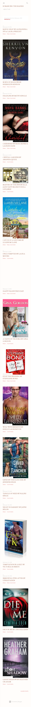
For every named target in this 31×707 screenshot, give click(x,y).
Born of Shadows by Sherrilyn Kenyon (12, 83)
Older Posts (24, 691)
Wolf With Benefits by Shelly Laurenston (13, 428)
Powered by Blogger (17, 701)
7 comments (10, 191)
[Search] (27, 2)
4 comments (10, 431)
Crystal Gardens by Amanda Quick (12, 158)
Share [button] (4, 34)
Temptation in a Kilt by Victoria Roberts (14, 565)
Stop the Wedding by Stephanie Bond (12, 377)
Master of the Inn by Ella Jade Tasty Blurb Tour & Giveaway (15, 187)
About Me (6, 9)
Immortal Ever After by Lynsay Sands (14, 579)
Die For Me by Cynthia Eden (15, 629)
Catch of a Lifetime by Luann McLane (13, 241)
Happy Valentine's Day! (13, 291)
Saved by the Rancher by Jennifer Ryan (14, 481)
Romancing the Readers (13, 6)
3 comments (10, 569)
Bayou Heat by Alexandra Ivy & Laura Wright (15, 30)
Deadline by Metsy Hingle (15, 96)
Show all (7, 19)
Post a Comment (11, 34)
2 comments (10, 162)
